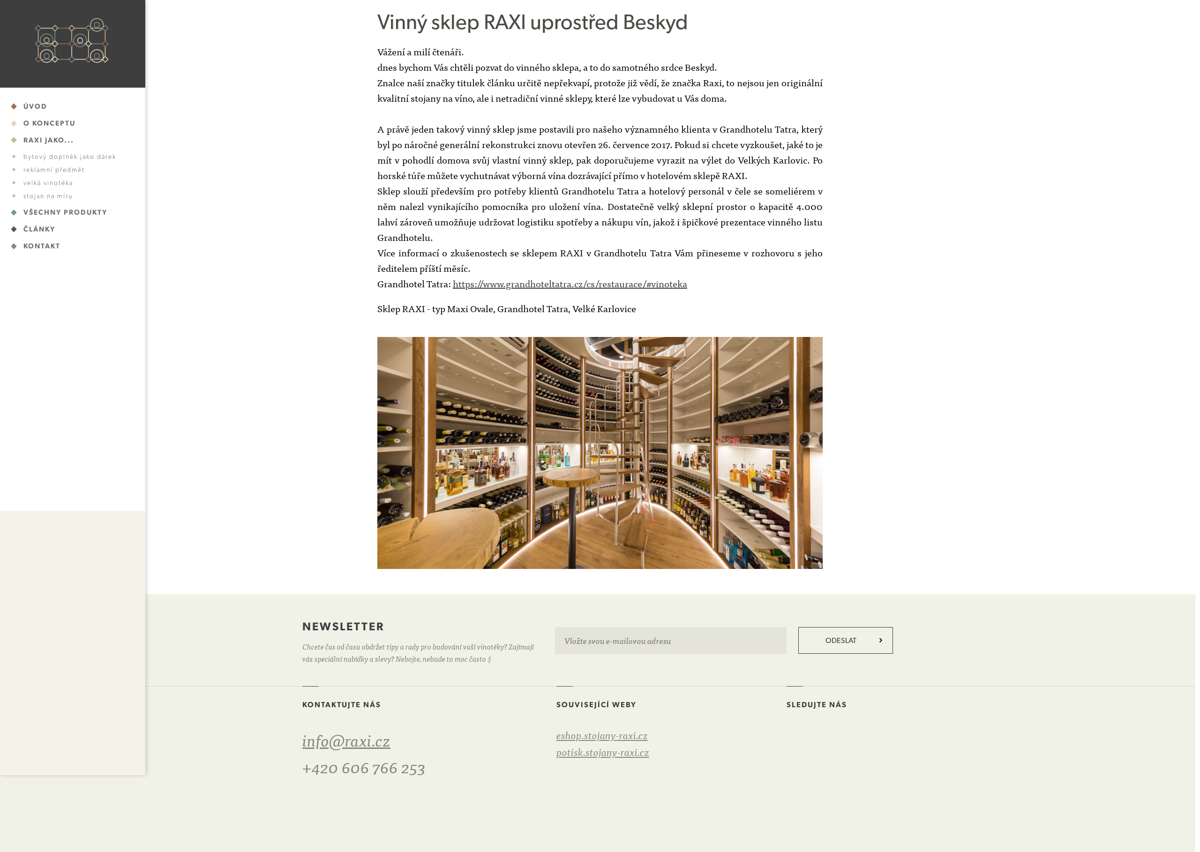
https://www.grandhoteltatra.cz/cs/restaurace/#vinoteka (570, 283)
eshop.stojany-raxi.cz (602, 734)
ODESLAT (840, 640)
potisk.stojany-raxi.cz (602, 751)
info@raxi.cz (346, 739)
